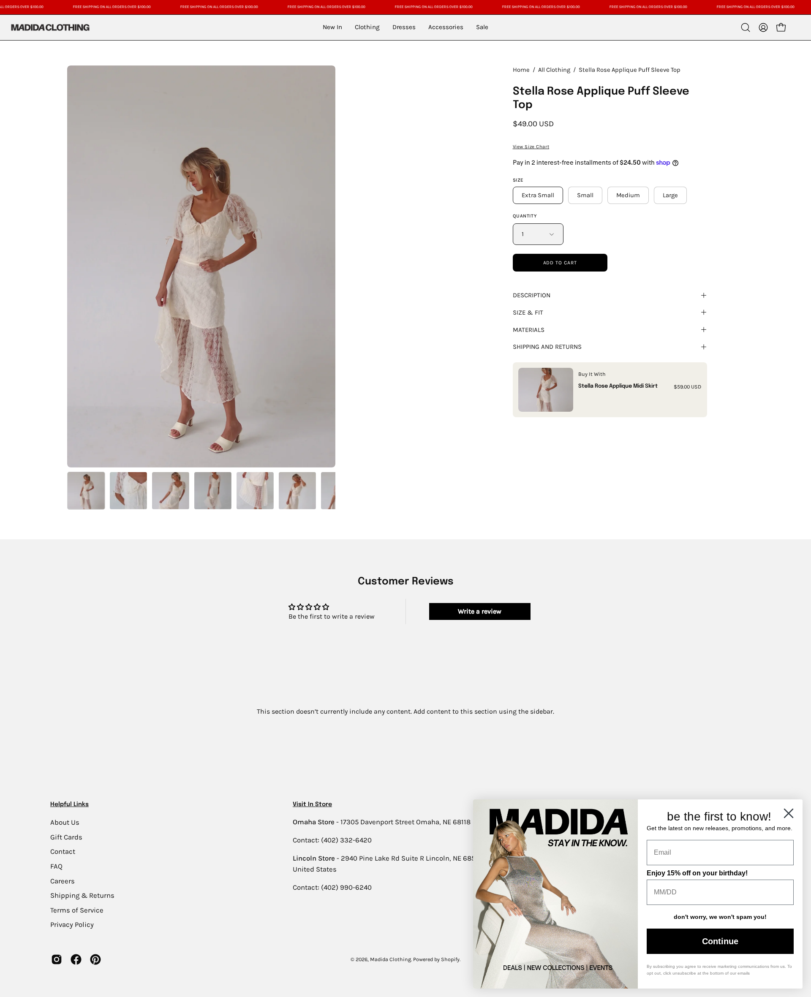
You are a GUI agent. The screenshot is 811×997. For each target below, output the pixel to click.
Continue (720, 941)
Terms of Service (76, 910)
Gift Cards (66, 837)
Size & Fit (528, 312)
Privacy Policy (72, 925)
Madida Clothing (390, 959)
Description (531, 295)
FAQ (56, 866)
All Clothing (554, 69)
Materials (528, 330)
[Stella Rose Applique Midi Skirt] (545, 390)
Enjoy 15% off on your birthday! (697, 873)
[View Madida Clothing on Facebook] (76, 959)
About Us (64, 822)
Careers (62, 881)
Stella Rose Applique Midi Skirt (618, 386)
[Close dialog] (788, 813)
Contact (62, 852)
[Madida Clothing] (50, 27)
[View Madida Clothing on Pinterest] (95, 959)
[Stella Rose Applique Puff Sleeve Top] (86, 491)
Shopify (450, 959)
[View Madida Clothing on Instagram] (56, 959)
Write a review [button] (479, 611)
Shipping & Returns (82, 895)
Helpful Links (69, 804)
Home (521, 69)
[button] (745, 27)
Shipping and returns (547, 346)
